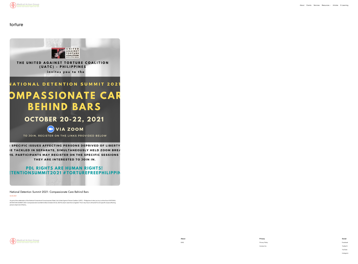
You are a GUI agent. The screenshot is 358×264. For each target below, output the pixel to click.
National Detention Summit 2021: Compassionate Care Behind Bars (49, 192)
